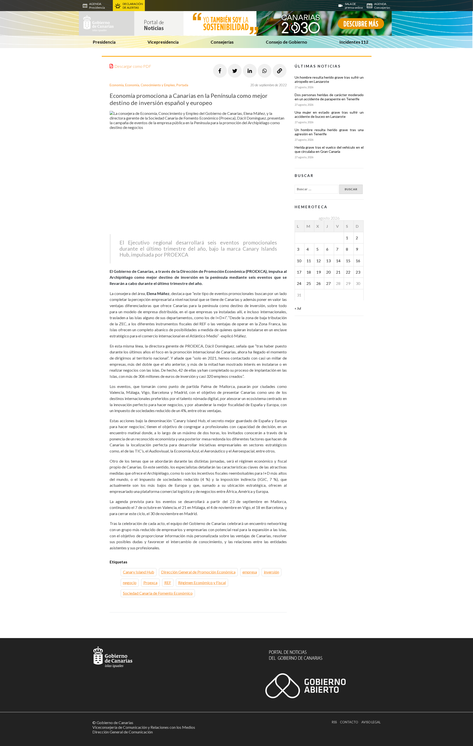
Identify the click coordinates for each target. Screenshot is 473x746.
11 (308, 260)
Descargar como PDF (132, 66)
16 (358, 260)
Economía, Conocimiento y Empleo (150, 85)
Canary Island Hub (138, 572)
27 (328, 283)
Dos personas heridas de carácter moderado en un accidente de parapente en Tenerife (329, 97)
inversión (271, 572)
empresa (249, 572)
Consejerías (222, 42)
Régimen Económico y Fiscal (202, 582)
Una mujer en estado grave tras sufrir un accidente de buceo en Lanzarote (329, 114)
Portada (182, 85)
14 (338, 260)
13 (328, 260)
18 (308, 272)
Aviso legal (371, 722)
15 (348, 260)
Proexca (150, 582)
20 (328, 272)
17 (299, 272)
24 (299, 283)
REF (167, 582)
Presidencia (104, 42)
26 (318, 283)
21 (338, 272)
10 (299, 260)
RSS (334, 722)
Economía (117, 85)
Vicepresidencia (163, 42)
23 (358, 272)
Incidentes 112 (353, 42)
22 (348, 272)
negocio (129, 582)
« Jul (298, 308)
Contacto (349, 722)
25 (308, 283)
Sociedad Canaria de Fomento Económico (158, 593)
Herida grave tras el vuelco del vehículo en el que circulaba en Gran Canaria (329, 149)
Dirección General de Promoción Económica (198, 572)
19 (318, 272)
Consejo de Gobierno (286, 42)
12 (318, 260)
